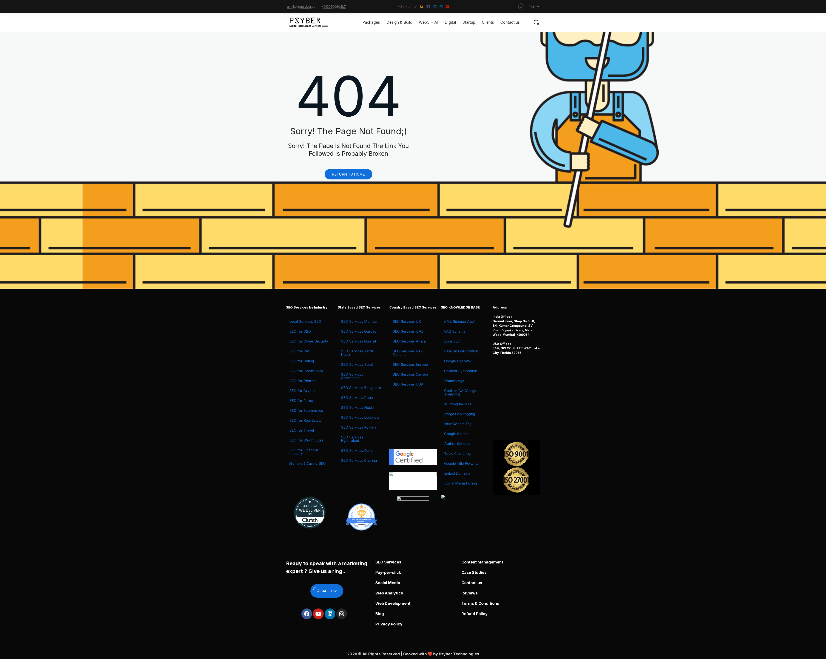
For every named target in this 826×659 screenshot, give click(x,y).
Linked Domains (457, 473)
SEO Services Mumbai (359, 321)
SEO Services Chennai (359, 460)
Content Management (482, 562)
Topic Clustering (457, 453)
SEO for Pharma (302, 381)
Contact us (510, 22)
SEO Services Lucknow (360, 417)
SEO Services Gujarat (358, 341)
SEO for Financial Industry (303, 452)
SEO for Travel (301, 430)
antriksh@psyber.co (301, 6)
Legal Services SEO (305, 321)
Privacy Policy (388, 624)
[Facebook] (306, 613)
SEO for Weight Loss (306, 440)
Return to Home (348, 174)
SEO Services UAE (408, 331)
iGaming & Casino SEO (307, 463)
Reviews (469, 593)
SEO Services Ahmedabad (352, 376)
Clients (488, 22)
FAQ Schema (454, 331)
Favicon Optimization (461, 351)
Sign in (534, 6)
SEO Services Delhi (356, 450)
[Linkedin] (330, 613)
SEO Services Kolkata (358, 427)
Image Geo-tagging (459, 414)
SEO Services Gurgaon (360, 331)
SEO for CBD (300, 331)
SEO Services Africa (409, 341)
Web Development (392, 603)
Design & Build (399, 22)
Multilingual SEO (457, 404)
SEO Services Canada (410, 374)
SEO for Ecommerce (306, 410)
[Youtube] (318, 613)
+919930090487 (334, 6)
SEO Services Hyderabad (352, 439)
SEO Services (388, 562)
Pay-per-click (388, 572)
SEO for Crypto (302, 391)
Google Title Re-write (461, 463)
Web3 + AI (428, 22)
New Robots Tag (458, 424)
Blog (379, 613)
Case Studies (474, 572)
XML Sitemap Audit (459, 321)
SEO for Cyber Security (308, 341)
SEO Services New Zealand (408, 353)
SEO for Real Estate (305, 420)
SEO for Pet (299, 351)
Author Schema (457, 443)
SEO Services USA (408, 384)
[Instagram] (341, 613)
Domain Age (454, 381)
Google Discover (457, 361)
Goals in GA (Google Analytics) (461, 392)
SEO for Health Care (306, 371)
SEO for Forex (301, 400)
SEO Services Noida (357, 407)
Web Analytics (389, 593)
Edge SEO (452, 341)
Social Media (387, 582)
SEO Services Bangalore (361, 388)
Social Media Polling (460, 483)
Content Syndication (460, 371)
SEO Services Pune (357, 397)
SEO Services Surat (357, 364)
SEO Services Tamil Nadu (357, 353)
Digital (450, 22)
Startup (468, 22)
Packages (371, 22)
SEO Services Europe (410, 364)
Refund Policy (474, 613)
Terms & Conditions (480, 603)
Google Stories (456, 434)
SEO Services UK (407, 321)
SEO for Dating (301, 361)
